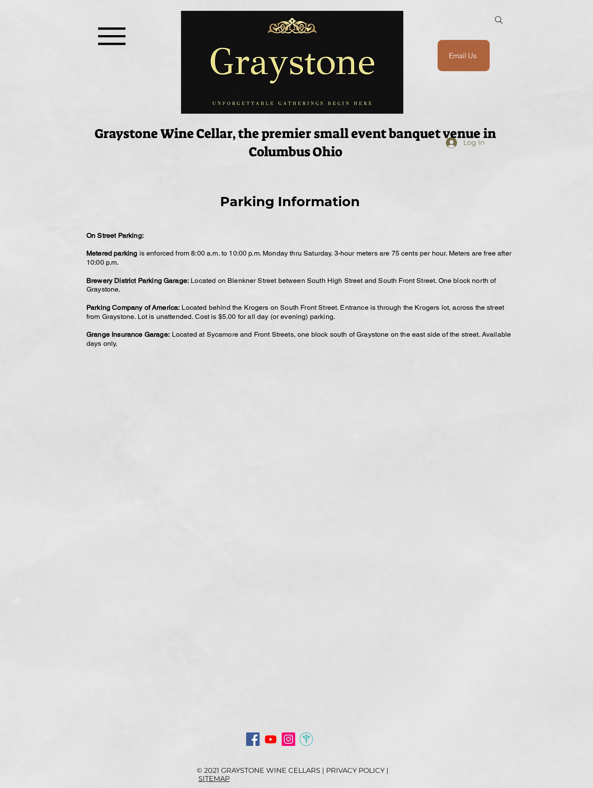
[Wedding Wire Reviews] (306, 739)
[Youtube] (270, 739)
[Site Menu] (111, 36)
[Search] (499, 20)
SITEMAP (214, 779)
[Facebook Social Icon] (253, 739)
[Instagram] (288, 739)
